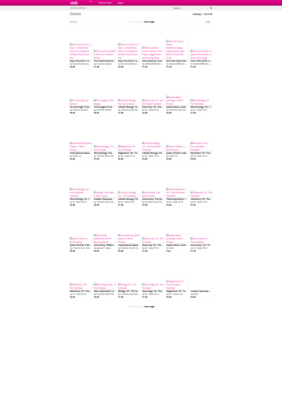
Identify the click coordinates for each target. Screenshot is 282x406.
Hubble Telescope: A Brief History (111, 199)
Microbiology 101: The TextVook (206, 106)
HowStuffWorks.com (155, 63)
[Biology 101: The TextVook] (129, 286)
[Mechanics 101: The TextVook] (81, 286)
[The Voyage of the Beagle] (105, 102)
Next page (149, 21)
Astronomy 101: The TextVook (205, 245)
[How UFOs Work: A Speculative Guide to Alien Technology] (201, 54)
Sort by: (73, 21)
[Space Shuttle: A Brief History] (177, 148)
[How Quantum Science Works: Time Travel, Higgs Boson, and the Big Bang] (153, 52)
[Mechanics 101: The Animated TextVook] (201, 147)
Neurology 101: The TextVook (157, 291)
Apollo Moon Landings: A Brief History (185, 106)
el (93, 1)
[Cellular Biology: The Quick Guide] (129, 102)
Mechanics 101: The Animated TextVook (210, 153)
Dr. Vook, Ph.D (152, 109)
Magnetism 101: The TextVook (133, 153)
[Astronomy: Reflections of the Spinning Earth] (105, 239)
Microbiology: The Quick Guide (109, 153)
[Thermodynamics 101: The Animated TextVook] (177, 193)
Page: (208, 21)
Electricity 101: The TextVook (156, 245)
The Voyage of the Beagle (106, 106)
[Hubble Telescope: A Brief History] (105, 194)
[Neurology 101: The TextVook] (153, 286)
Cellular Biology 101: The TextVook (135, 199)
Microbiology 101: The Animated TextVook (91, 199)
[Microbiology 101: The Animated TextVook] (81, 193)
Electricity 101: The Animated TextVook (162, 106)
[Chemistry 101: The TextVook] (201, 194)
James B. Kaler (104, 248)
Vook (171, 248)
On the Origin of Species (82, 106)
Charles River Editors (131, 109)
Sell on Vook (105, 2)
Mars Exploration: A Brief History (110, 291)
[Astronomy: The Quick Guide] (153, 194)
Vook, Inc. (77, 155)
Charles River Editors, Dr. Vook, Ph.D (138, 294)
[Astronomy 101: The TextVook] (201, 240)
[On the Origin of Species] (81, 102)
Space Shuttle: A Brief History (181, 153)
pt (95, 1)
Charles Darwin (104, 63)
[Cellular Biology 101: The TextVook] (129, 194)
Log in (120, 2)
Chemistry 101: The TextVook (205, 199)
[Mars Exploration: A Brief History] (105, 286)
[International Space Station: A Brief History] (81, 147)
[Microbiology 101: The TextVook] (201, 102)
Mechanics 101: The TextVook (85, 291)
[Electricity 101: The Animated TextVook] (153, 102)
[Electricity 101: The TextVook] (153, 240)
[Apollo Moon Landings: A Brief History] (177, 100)
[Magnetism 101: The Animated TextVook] (177, 285)
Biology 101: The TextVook (131, 291)
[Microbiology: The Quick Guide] (105, 148)
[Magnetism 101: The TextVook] (129, 148)
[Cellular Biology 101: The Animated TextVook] (153, 147)
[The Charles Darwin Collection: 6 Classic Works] (105, 54)
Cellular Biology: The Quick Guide (135, 106)
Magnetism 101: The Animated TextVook (186, 291)
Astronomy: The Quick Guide (156, 199)
